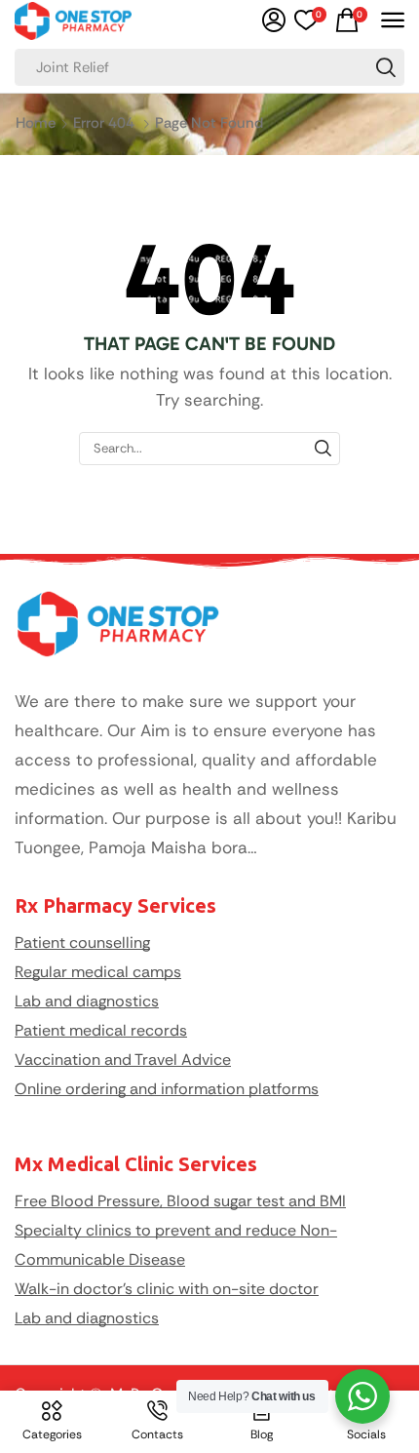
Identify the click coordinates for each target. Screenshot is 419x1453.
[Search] (385, 67)
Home (36, 123)
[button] (274, 20)
